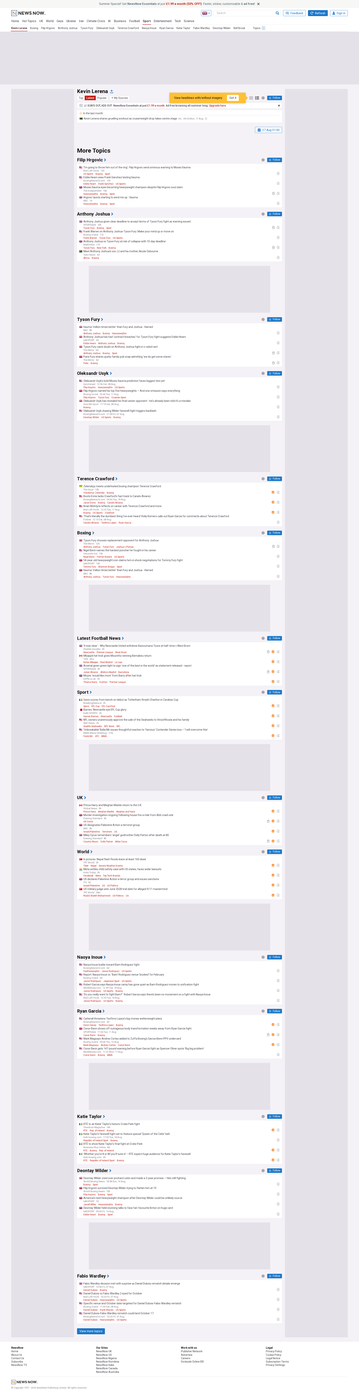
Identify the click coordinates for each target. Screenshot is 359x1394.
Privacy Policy (274, 1351)
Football (134, 21)
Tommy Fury (89, 567)
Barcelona (123, 672)
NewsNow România (107, 1361)
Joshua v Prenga (125, 547)
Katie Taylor (183, 28)
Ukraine (71, 21)
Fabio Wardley (201, 28)
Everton (103, 682)
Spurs (86, 706)
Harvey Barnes (91, 716)
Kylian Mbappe (90, 662)
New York (101, 248)
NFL (118, 726)
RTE (85, 1130)
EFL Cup (95, 706)
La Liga (118, 662)
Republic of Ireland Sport (95, 1140)
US (115, 832)
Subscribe (17, 1361)
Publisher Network (191, 1351)
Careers (185, 1358)
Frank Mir (88, 736)
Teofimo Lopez (108, 523)
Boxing (34, 28)
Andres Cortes (108, 1045)
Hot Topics (29, 21)
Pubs (85, 363)
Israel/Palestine (91, 832)
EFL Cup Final (108, 706)
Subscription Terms (277, 1361)
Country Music (90, 842)
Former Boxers (104, 557)
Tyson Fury (86, 28)
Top (81, 97)
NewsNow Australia (107, 1371)
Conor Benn (89, 1035)
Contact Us (17, 1358)
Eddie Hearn (89, 184)
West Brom (121, 652)
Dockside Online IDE (192, 1361)
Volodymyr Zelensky (94, 493)
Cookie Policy (273, 1354)
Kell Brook (239, 28)
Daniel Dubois (90, 1290)
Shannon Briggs (106, 567)
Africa (86, 258)
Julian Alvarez (90, 672)
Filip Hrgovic (48, 28)
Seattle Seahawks (92, 726)
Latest (90, 97)
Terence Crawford (128, 28)
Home (15, 21)
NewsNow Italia (105, 1364)
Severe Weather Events (111, 866)
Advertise (186, 1354)
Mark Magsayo (91, 1045)
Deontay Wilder (222, 28)
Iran (81, 21)
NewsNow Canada (107, 1368)
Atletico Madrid (108, 672)
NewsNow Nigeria (106, 1358)
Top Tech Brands (111, 876)
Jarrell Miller (89, 1204)
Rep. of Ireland (97, 1130)
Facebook (88, 876)
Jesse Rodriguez (110, 971)
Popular (102, 97)
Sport (147, 21)
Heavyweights (90, 194)
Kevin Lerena (19, 28)
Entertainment (163, 21)
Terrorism (107, 832)
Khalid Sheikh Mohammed (96, 896)
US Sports (88, 174)
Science (189, 21)
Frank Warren (90, 238)
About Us (16, 1354)
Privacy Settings (275, 1364)
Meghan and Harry (125, 812)
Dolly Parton (107, 842)
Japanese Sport (111, 981)
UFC (97, 736)
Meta (98, 876)
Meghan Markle (106, 812)
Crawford (109, 513)
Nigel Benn (89, 557)
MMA (104, 736)
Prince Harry (89, 812)
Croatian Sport (118, 397)
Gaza (60, 21)
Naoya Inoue (149, 28)
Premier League (105, 652)
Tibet (85, 866)
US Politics (112, 886)
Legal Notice (273, 1358)
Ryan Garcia (166, 28)
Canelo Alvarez (115, 503)
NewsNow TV (19, 1364)
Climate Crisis (96, 21)
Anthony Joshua (67, 28)
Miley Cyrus (121, 842)
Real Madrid (106, 662)
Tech (178, 21)
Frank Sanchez (105, 184)
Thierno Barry (90, 682)
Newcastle (88, 652)
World (50, 21)
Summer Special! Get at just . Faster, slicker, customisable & (177, 4)
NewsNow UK (104, 1351)
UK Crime (88, 821)
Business (120, 21)
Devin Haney (89, 1025)
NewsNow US (104, 1354)
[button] (120, 98)
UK (41, 21)
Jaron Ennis (89, 503)
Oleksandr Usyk (105, 28)
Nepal (93, 866)
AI (109, 21)
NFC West (109, 726)
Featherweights (91, 971)
